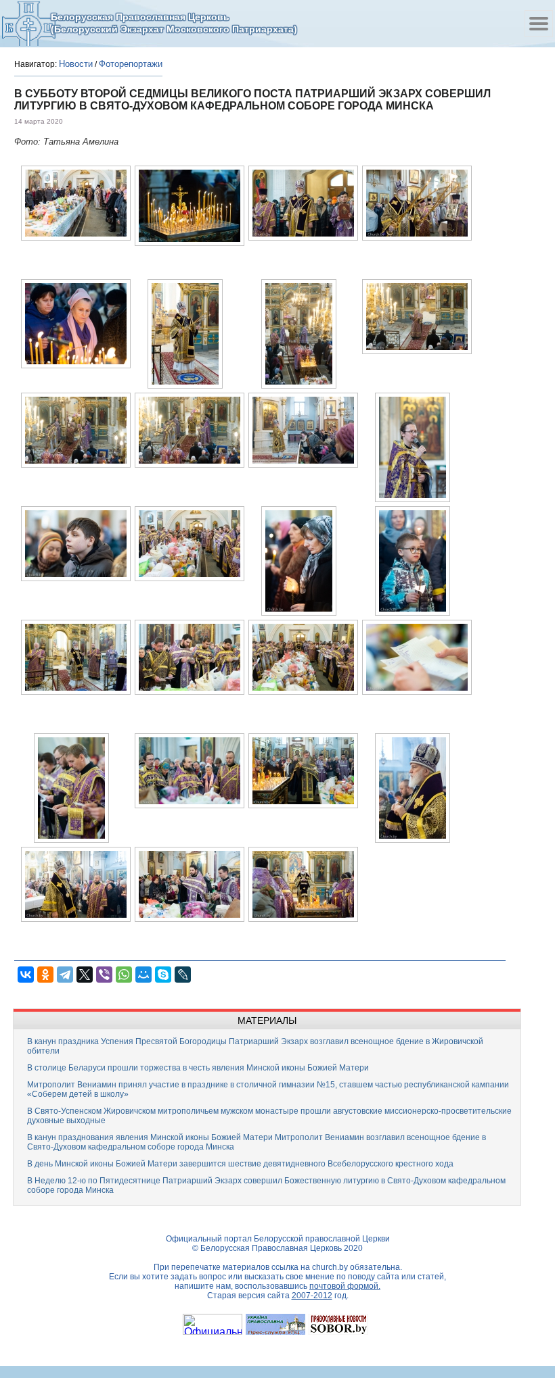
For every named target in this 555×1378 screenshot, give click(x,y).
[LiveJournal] (183, 974)
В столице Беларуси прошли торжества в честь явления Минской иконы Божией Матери (198, 1068)
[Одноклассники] (45, 974)
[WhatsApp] (124, 974)
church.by (330, 1267)
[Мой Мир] (143, 974)
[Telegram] (65, 974)
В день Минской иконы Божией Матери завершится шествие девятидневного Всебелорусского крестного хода (240, 1163)
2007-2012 (312, 1295)
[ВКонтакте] (26, 974)
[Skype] (163, 974)
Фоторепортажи (130, 64)
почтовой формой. (344, 1286)
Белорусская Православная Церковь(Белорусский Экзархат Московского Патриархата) (174, 22)
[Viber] (104, 974)
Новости (76, 64)
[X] (84, 974)
